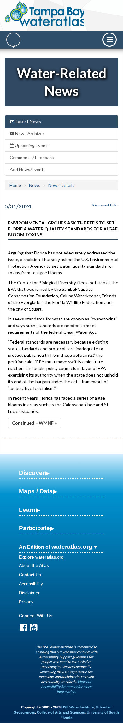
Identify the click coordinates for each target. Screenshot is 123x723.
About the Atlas (34, 565)
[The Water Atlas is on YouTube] (33, 629)
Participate (34, 528)
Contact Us (30, 574)
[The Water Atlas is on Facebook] (23, 629)
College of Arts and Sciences (61, 712)
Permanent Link (104, 205)
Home (15, 185)
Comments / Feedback (32, 157)
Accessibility (31, 583)
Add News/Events (28, 169)
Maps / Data (36, 491)
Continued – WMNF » (34, 423)
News (34, 185)
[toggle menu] (109, 40)
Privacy (26, 601)
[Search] (13, 40)
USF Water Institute (78, 707)
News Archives (29, 133)
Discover (32, 472)
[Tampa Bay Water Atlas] (45, 14)
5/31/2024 (18, 206)
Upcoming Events (32, 145)
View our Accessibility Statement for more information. (66, 686)
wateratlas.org (71, 546)
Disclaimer (29, 592)
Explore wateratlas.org (41, 556)
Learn (27, 509)
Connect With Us (35, 615)
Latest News (28, 121)
